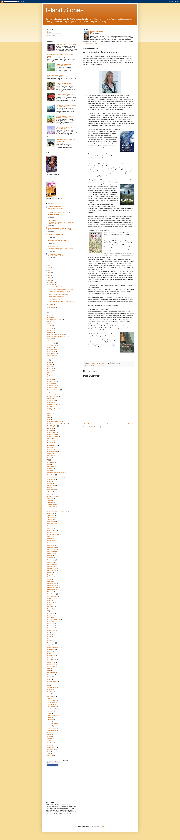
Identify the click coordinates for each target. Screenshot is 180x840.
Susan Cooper (51, 696)
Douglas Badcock (52, 443)
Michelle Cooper (52, 589)
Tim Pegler (50, 711)
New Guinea (50, 602)
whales (49, 745)
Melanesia (50, 577)
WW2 (48, 751)
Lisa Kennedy (51, 541)
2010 (49, 280)
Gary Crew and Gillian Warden (56, 473)
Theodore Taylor (52, 704)
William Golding (51, 747)
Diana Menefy (51, 441)
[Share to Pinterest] (119, 363)
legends (49, 536)
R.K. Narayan (51, 643)
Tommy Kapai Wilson (53, 715)
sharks (49, 670)
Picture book (50, 628)
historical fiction (51, 485)
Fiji (48, 460)
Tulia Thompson (51, 728)
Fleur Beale (50, 466)
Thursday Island (51, 707)
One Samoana (52, 220)
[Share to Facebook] (117, 363)
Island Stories (64, 10)
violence (49, 736)
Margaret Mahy (51, 568)
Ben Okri (49, 372)
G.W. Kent (50, 468)
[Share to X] (115, 363)
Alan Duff (49, 326)
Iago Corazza (51, 490)
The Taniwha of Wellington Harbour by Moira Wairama (66, 105)
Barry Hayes (50, 366)
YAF (103, 365)
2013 (49, 273)
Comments (51, 35)
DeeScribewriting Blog (54, 206)
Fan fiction (50, 456)
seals (48, 668)
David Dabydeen (52, 426)
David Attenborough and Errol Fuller (57, 424)
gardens (49, 470)
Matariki (49, 572)
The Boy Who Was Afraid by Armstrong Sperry (63, 64)
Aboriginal (50, 317)
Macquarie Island (52, 547)
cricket (49, 415)
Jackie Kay (50, 498)
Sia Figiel (50, 677)
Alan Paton (50, 328)
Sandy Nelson (51, 664)
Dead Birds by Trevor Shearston (65, 94)
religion (49, 645)
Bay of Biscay (51, 370)
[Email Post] (108, 363)
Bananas (49, 364)
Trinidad (49, 726)
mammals (50, 558)
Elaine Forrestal (51, 447)
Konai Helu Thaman (53, 534)
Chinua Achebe (51, 400)
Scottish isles (51, 666)
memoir (49, 579)
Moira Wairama (51, 594)
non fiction (50, 606)
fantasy (49, 458)
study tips (50, 690)
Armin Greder (51, 355)
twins (48, 732)
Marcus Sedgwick (52, 564)
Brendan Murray (51, 381)
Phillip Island (51, 624)
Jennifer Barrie (51, 507)
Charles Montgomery (53, 394)
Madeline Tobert (51, 549)
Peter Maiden (51, 617)
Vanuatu (49, 734)
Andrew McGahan (52, 349)
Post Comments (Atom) (97, 427)
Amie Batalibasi (51, 345)
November (52, 285)
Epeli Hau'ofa (51, 449)
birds (48, 377)
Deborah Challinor (52, 436)
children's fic (50, 398)
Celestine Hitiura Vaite (53, 390)
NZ (48, 611)
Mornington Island (52, 596)
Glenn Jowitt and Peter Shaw (55, 477)
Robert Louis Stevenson (54, 647)
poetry (49, 634)
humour (49, 487)
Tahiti (48, 698)
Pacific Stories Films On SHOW (56, 255)
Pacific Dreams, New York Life (57, 240)
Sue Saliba (50, 692)
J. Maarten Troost (52, 496)
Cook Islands (51, 411)
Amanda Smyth (51, 343)
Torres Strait (50, 719)
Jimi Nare (50, 509)
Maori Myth (50, 562)
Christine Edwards (52, 404)
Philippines (50, 621)
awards (49, 362)
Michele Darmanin (52, 587)
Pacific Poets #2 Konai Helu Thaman (66, 44)
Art (48, 360)
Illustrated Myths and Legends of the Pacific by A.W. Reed (66, 116)
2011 (49, 278)
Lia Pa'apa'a (50, 538)
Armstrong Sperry (52, 358)
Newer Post (87, 424)
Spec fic (49, 683)
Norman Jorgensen (52, 609)
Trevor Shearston (52, 724)
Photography (51, 626)
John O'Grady (51, 513)
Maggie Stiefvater (52, 551)
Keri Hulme (50, 528)
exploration (50, 453)
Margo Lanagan (51, 570)
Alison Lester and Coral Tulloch (56, 334)
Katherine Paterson (52, 524)
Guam (49, 481)
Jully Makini (50, 519)
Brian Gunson (51, 383)
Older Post (131, 424)
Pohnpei (49, 636)
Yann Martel (50, 755)
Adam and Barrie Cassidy (54, 319)
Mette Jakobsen (51, 581)
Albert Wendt (51, 330)
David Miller (50, 430)
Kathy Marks (50, 526)
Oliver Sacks (50, 613)
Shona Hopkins (51, 673)
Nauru (49, 600)
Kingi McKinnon (51, 530)
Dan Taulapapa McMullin (54, 421)
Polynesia (50, 638)
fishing (49, 464)
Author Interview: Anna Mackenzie (58, 294)
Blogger (103, 826)
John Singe (50, 515)
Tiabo (49, 216)
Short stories (50, 675)
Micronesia (50, 592)
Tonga (49, 717)
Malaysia (49, 555)
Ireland (49, 494)
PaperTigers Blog (53, 246)
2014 (49, 270)
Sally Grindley (51, 655)
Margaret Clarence (52, 566)
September (52, 307)
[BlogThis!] (113, 363)
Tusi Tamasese (51, 730)
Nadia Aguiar (51, 598)
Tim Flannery (51, 709)
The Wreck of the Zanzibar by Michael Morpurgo (64, 127)
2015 (49, 268)
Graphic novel (51, 479)
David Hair (50, 428)
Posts (50, 32)
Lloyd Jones (50, 543)
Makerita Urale (51, 553)
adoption (49, 321)
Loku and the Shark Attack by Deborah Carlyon (62, 292)
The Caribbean (51, 700)
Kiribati (49, 532)
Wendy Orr (50, 743)
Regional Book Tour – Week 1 (55, 208)
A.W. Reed (50, 315)
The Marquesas (51, 702)
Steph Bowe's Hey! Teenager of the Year (60, 228)
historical (49, 483)
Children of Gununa (52, 396)
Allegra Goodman (52, 341)
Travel (49, 721)
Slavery (49, 679)
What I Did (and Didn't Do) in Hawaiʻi (57, 242)
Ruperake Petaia (52, 653)
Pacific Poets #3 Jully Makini (64, 83)
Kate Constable (51, 521)
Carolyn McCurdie (52, 385)
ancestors (50, 347)
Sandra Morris (51, 662)
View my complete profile (90, 44)
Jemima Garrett (51, 504)
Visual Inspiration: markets (56, 296)
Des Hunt (50, 439)
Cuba (48, 419)
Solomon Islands (52, 681)
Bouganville (50, 379)
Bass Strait (50, 368)
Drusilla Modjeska (52, 445)
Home (109, 424)
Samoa (49, 658)
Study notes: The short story (55, 75)
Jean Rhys (50, 502)
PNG (48, 632)
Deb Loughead (51, 432)
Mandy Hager (51, 560)
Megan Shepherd (52, 575)
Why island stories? (54, 299)
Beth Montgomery (97, 31)
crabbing (49, 413)
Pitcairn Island (51, 630)
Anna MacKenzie (92, 365)
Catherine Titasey (52, 387)
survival (49, 694)
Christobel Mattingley (53, 407)
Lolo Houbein (51, 545)
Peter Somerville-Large (53, 619)
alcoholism (50, 332)
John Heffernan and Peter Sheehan (57, 511)
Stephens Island (51, 687)
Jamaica (49, 500)
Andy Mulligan (51, 351)
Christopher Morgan (53, 409)
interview (99, 365)
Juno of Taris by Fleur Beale (57, 287)
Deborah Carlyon (52, 434)
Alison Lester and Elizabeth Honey (57, 336)
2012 (49, 275)
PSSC (49, 641)
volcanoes (50, 738)
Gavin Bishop (51, 475)
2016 (49, 265)
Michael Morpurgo (52, 585)
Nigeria (49, 604)
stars (48, 685)
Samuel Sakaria (51, 660)
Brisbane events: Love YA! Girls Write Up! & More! (60, 229)
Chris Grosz (50, 402)
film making (50, 462)
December (52, 282)
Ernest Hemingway (52, 451)
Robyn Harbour (51, 649)
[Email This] (111, 363)
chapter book (51, 392)
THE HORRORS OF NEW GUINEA (57, 236)
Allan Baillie (50, 338)
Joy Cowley (50, 517)
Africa (49, 324)
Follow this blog (53, 765)
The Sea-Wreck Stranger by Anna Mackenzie (61, 301)
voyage (49, 741)
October (51, 304)
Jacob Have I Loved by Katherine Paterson (61, 289)
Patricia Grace (51, 615)
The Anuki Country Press (55, 234)
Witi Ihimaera (51, 749)
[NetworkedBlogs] (52, 762)
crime (48, 417)
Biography (50, 375)
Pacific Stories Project (54, 254)
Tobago (49, 713)
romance (49, 651)
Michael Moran (51, 583)
